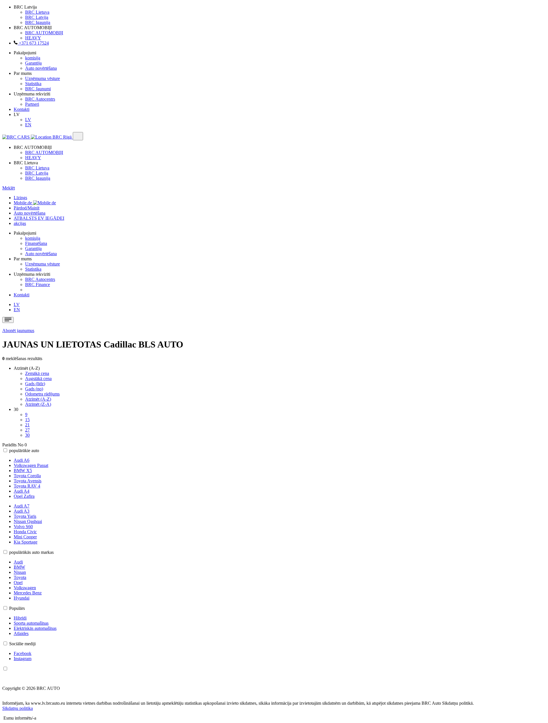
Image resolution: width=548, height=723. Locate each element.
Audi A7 (21, 506)
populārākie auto (24, 450)
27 (27, 430)
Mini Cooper (25, 536)
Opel (18, 582)
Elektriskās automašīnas (35, 628)
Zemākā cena (37, 373)
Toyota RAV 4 (27, 486)
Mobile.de (23, 202)
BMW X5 (23, 470)
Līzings (20, 197)
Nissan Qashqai (28, 521)
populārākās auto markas (31, 552)
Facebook (22, 653)
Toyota (20, 577)
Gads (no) (34, 388)
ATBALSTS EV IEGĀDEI (39, 218)
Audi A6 (21, 460)
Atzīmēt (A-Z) (38, 399)
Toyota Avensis (27, 480)
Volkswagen (25, 587)
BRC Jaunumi (38, 88)
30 (27, 435)
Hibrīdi (20, 618)
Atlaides (21, 633)
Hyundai (21, 598)
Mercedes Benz (28, 592)
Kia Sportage (25, 542)
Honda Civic (25, 531)
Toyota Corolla (27, 475)
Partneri (32, 104)
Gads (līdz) (35, 383)
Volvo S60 (23, 526)
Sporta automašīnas (31, 623)
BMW (19, 567)
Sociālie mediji (22, 643)
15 (27, 419)
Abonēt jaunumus (18, 330)
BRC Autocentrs (40, 99)
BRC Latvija (36, 17)
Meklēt (8, 187)
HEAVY (33, 37)
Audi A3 (21, 511)
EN (28, 124)
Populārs (17, 608)
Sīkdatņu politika (17, 708)
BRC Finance (37, 284)
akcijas (20, 223)
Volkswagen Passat (31, 465)
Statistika (33, 83)
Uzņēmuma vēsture (42, 78)
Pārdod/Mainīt (26, 207)
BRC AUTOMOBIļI (44, 32)
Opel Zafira (24, 496)
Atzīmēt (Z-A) (38, 404)
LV (28, 119)
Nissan (20, 572)
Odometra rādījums (42, 394)
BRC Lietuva (37, 12)
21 (27, 424)
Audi (18, 562)
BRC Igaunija (37, 22)
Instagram (22, 658)
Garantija (33, 63)
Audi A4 (21, 491)
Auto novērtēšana (41, 68)
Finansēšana (36, 243)
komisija (32, 57)
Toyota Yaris (25, 516)
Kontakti (21, 109)
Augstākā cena (38, 378)
